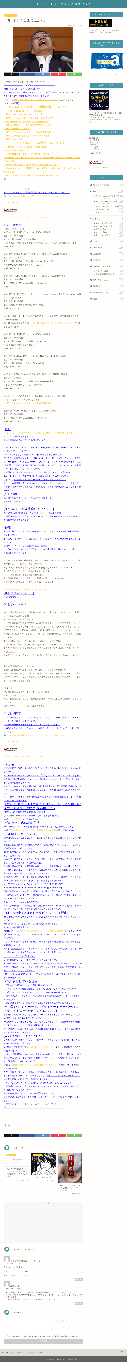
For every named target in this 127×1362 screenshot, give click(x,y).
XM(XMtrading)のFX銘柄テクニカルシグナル (109, 202)
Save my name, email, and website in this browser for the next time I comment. (43, 1336)
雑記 (107, 299)
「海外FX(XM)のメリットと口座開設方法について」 (34, 1065)
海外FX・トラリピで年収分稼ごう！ (63, 4)
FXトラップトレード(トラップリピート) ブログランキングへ (25, 217)
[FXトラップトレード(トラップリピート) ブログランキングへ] (10, 214)
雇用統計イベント (107, 292)
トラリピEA (108, 229)
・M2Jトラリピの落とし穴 (16, 150)
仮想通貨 (107, 254)
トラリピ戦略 (108, 232)
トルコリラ (107, 241)
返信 (80, 1280)
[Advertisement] (43, 1222)
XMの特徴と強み (108, 210)
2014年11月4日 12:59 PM (12, 1288)
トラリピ (107, 219)
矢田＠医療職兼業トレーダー (24, 1261)
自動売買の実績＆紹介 (108, 274)
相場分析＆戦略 (109, 271)
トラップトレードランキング (99, 167)
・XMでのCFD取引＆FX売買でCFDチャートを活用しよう (31, 175)
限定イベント (108, 213)
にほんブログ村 (11, 202)
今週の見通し (107, 247)
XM (107, 191)
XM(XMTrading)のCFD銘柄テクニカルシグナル (109, 197)
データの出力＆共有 (108, 226)
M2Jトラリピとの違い (108, 223)
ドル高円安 (9, 1125)
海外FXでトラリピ (10, 15)
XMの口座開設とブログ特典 (108, 207)
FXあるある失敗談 (107, 185)
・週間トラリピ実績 (13, 139)
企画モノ (107, 260)
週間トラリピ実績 (109, 235)
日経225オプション (107, 266)
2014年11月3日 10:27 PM (12, 1263)
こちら (99, 32)
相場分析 (107, 286)
